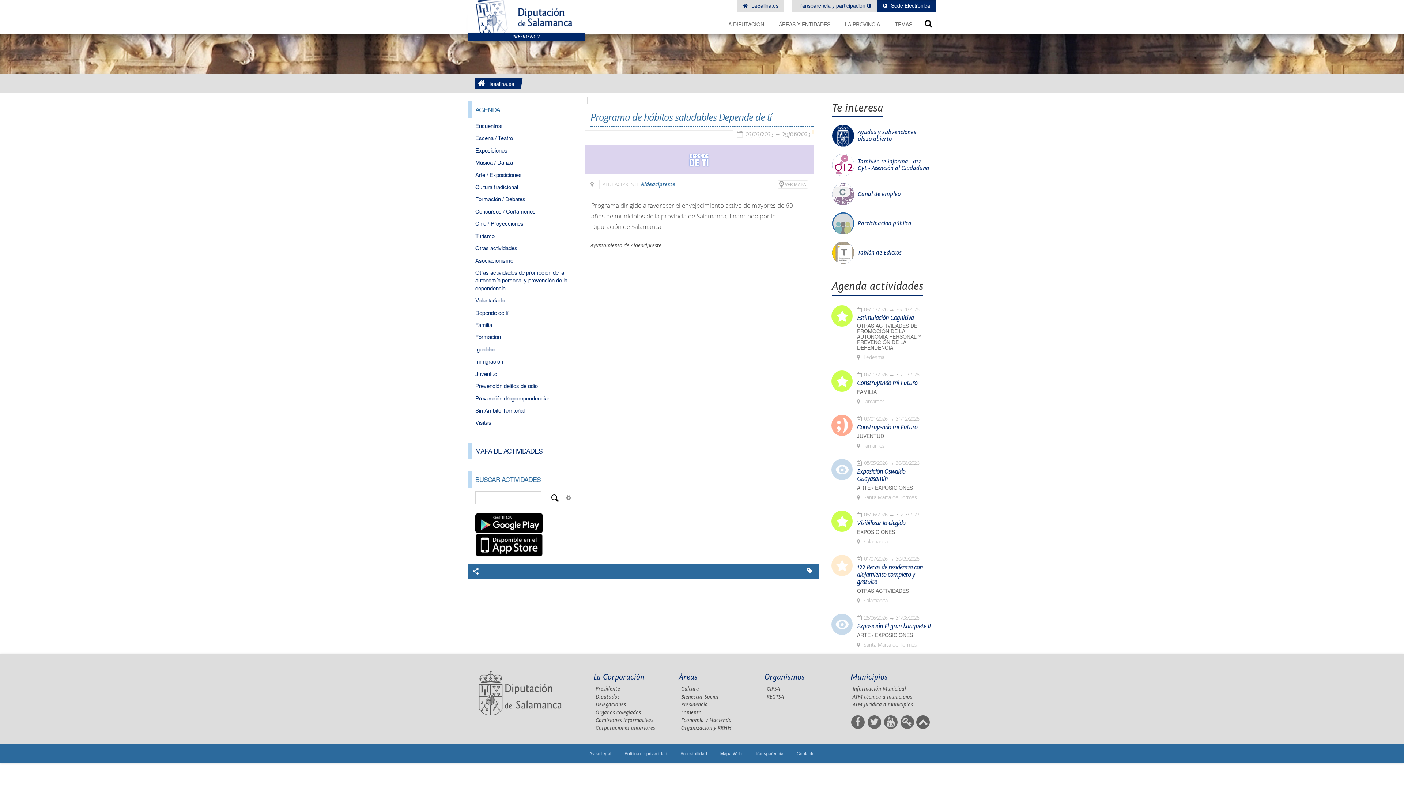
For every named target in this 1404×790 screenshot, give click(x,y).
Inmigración (489, 361)
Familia (483, 324)
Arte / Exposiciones (498, 174)
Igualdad (485, 349)
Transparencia (769, 753)
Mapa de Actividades (509, 450)
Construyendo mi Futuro (887, 383)
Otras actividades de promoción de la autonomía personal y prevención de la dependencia (521, 280)
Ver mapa (795, 184)
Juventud (486, 373)
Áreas (688, 677)
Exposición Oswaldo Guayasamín (881, 475)
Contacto (806, 753)
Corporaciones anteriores (625, 728)
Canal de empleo (879, 194)
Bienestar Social (699, 697)
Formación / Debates (500, 199)
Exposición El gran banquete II (894, 626)
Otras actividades (496, 248)
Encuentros (489, 125)
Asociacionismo (494, 260)
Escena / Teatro (494, 138)
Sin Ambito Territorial (500, 410)
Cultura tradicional (496, 187)
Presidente (608, 689)
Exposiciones (491, 150)
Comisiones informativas (624, 720)
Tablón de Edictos (880, 252)
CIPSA (773, 689)
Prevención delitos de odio (506, 386)
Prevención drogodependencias (513, 398)
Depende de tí (492, 312)
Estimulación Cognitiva (885, 318)
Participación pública (885, 223)
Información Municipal (879, 689)
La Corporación (619, 677)
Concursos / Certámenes (505, 211)
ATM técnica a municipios (882, 697)
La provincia (862, 24)
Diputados (608, 697)
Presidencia (694, 704)
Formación (488, 337)
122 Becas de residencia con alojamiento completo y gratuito (890, 575)
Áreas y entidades (804, 24)
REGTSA (775, 697)
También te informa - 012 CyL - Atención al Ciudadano (893, 165)
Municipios (869, 677)
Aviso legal (600, 753)
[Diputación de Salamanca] (526, 16)
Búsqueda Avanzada (569, 497)
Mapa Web (731, 753)
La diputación (744, 24)
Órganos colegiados (618, 713)
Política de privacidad (645, 753)
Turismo (485, 236)
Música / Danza (494, 162)
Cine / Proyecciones (499, 223)
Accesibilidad (693, 753)
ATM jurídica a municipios (883, 704)
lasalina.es (502, 83)
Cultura (690, 689)
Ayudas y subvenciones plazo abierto (887, 135)
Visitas (483, 422)
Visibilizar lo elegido (881, 523)
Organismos (785, 677)
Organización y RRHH (706, 728)
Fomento (691, 713)
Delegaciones (611, 704)
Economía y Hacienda (706, 720)
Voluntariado (490, 300)
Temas (903, 24)
